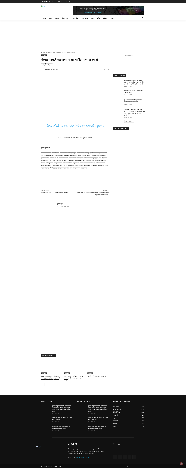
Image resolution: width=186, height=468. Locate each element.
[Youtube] (144, 1)
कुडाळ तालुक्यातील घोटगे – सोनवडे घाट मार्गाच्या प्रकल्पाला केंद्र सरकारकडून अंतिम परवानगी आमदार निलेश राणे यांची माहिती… (51, 377)
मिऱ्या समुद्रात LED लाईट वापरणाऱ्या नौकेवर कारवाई (54, 192)
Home (43, 52)
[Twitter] (138, 1)
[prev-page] (42, 384)
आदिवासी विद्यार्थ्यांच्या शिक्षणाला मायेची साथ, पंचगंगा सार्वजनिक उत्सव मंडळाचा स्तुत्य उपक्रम (74, 377)
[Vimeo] (141, 1)
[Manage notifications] (181, 463)
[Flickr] (125, 457)
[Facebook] (133, 1)
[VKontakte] (134, 457)
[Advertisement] (93, 35)
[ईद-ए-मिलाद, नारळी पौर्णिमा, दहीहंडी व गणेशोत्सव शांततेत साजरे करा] (118, 102)
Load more (128, 121)
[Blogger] (115, 457)
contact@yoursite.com (83, 457)
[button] (142, 18)
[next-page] (45, 384)
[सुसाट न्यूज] (42, 70)
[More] (73, 75)
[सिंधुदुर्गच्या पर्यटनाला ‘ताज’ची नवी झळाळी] (98, 366)
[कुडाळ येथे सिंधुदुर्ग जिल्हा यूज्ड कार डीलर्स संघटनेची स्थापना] (118, 93)
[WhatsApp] (69, 75)
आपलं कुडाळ (49, 52)
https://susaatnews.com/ (63, 206)
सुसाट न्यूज (47, 69)
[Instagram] (135, 1)
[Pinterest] (64, 75)
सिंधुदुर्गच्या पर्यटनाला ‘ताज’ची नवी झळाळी (96, 376)
